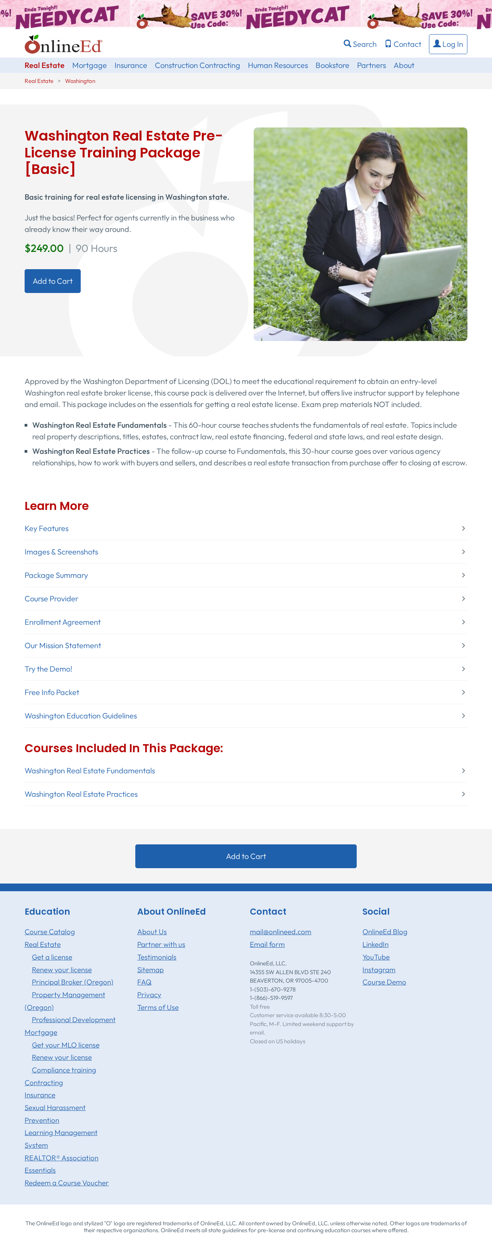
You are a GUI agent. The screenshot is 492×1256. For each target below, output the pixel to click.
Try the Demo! (48, 669)
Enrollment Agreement (63, 622)
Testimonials (156, 956)
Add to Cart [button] (53, 281)
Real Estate (45, 65)
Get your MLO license (66, 1044)
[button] (448, 44)
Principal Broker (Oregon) (72, 981)
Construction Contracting (197, 65)
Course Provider (51, 598)
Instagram (379, 969)
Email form (267, 944)
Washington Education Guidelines (81, 716)
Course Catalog (50, 931)
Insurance (131, 65)
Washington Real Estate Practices (81, 794)
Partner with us (161, 944)
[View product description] (360, 233)
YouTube (376, 956)
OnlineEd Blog (384, 931)
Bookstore (332, 65)
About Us (152, 931)
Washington (80, 80)
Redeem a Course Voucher (67, 1182)
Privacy (149, 994)
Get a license (52, 956)
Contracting (44, 1082)
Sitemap (150, 969)
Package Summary (56, 575)
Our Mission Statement (63, 645)
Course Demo (384, 981)
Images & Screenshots (61, 552)
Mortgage (89, 65)
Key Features (46, 528)
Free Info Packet (52, 692)
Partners (371, 65)
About (404, 65)
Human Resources (278, 65)
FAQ (144, 981)
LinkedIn (375, 944)
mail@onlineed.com (280, 931)
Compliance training (64, 1069)
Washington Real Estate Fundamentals (90, 770)
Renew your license (62, 969)
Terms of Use (158, 1007)
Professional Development (74, 1019)
